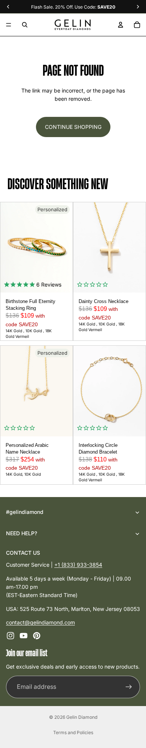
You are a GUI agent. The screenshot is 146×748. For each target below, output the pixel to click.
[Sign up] (129, 687)
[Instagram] (10, 636)
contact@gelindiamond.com (40, 622)
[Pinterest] (36, 636)
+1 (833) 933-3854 (78, 564)
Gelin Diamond (81, 717)
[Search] (24, 24)
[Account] (120, 24)
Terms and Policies (73, 732)
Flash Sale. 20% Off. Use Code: (73, 7)
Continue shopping (73, 127)
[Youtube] (23, 636)
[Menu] (8, 24)
